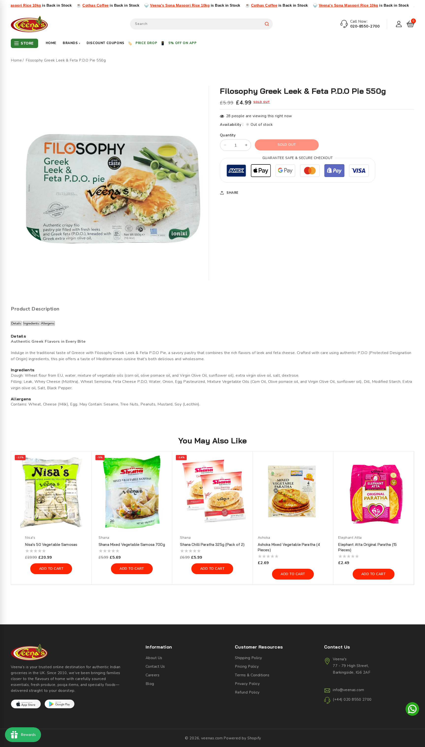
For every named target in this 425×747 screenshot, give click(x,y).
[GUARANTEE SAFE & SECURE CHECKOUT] (297, 171)
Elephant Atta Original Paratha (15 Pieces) (367, 547)
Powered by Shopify (242, 738)
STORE (27, 43)
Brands (71, 43)
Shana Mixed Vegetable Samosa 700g (132, 544)
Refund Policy (247, 692)
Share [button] (233, 192)
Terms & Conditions (252, 675)
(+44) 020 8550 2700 (352, 699)
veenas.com (212, 738)
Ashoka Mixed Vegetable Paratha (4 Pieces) (289, 547)
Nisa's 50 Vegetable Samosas (51, 544)
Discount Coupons (105, 43)
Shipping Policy (248, 657)
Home (51, 43)
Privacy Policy (247, 683)
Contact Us (155, 666)
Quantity (228, 134)
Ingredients (31, 323)
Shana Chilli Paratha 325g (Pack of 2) (212, 544)
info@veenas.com (348, 689)
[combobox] (201, 24)
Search (267, 24)
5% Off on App (182, 43)
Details (16, 323)
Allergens (47, 323)
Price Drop (146, 43)
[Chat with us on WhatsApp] (412, 709)
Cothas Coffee (59, 5)
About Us (154, 657)
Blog (150, 683)
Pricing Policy (247, 666)
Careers (153, 675)
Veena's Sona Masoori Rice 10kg (143, 5)
